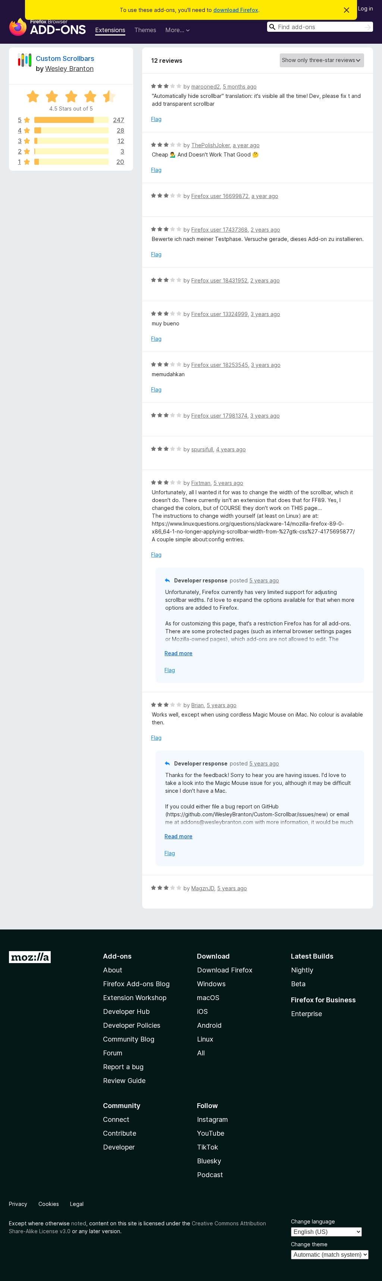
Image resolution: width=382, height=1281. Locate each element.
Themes (145, 30)
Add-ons (117, 956)
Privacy (18, 1204)
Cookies (48, 1204)
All (201, 1053)
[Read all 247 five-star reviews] (71, 120)
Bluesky (209, 1161)
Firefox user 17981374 (219, 415)
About (112, 970)
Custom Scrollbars (65, 58)
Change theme (309, 1244)
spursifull (202, 449)
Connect (116, 1119)
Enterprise (306, 1014)
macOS (208, 998)
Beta (298, 984)
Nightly (302, 970)
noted (78, 1223)
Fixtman (200, 483)
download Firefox (235, 10)
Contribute (119, 1133)
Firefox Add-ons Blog (136, 984)
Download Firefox (225, 970)
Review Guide (124, 1080)
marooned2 (205, 86)
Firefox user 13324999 (219, 314)
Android (209, 1025)
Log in (365, 8)
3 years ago (265, 314)
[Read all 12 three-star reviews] (71, 141)
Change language (313, 1221)
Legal (77, 1204)
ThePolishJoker (210, 145)
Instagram (212, 1119)
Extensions (110, 30)
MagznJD (202, 888)
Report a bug (123, 1067)
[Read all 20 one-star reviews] (71, 162)
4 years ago (231, 449)
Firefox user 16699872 (219, 196)
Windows (211, 984)
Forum (112, 1053)
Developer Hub (126, 1011)
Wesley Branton (69, 68)
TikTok (207, 1147)
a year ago (246, 145)
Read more (178, 653)
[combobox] (320, 27)
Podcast (210, 1175)
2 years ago (265, 229)
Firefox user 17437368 (219, 229)
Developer (119, 1147)
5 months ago (240, 86)
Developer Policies (131, 1025)
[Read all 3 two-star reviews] (71, 151)
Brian (197, 705)
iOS (202, 1011)
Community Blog (128, 1039)
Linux (205, 1039)
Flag (156, 119)
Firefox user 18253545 (219, 365)
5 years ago (228, 483)
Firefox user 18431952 (219, 280)
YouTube (210, 1133)
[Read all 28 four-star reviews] (71, 130)
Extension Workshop (134, 998)
